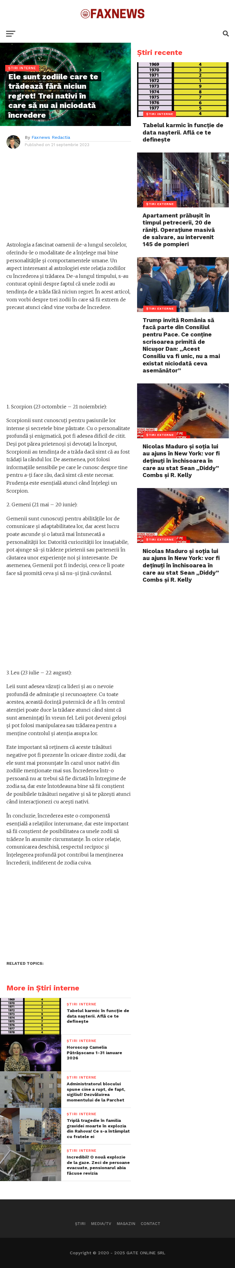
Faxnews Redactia (51, 137)
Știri (80, 1223)
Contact (150, 1223)
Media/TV (101, 1223)
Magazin (126, 1223)
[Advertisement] (68, 198)
